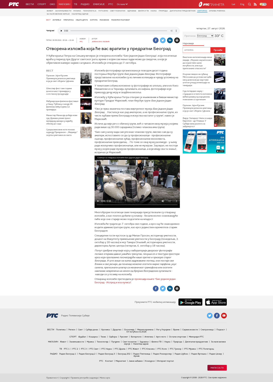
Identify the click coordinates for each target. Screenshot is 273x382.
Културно (202, 11)
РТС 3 (84, 349)
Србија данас (92, 329)
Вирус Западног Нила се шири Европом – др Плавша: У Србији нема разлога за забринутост (197, 122)
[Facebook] (156, 40)
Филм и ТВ (143, 11)
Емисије (99, 4)
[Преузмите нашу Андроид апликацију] (190, 302)
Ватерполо (136, 336)
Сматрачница (207, 329)
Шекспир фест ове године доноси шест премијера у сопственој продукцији (59, 91)
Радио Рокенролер (162, 354)
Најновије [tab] (188, 43)
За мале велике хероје (58, 14)
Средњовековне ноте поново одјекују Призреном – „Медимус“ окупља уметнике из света (61, 132)
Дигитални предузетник (183, 11)
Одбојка (113, 336)
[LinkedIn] (170, 40)
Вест (48, 20)
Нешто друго (82, 20)
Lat (233, 4)
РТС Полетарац (206, 349)
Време (176, 329)
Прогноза (190, 35)
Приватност (52, 377)
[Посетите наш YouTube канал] (224, 315)
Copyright (64, 377)
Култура (94, 20)
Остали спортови (177, 336)
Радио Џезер (215, 354)
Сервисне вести (190, 329)
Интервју (57, 20)
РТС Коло (162, 349)
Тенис (103, 336)
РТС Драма (120, 349)
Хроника (105, 329)
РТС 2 (75, 349)
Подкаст (220, 329)
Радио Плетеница (141, 354)
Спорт (42, 4)
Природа (163, 11)
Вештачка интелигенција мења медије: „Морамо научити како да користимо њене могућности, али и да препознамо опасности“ (197, 63)
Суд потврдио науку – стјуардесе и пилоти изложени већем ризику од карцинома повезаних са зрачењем (197, 95)
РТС (110, 4)
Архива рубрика (217, 11)
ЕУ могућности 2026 (136, 331)
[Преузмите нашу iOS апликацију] (216, 302)
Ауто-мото (161, 336)
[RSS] (255, 4)
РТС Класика (148, 349)
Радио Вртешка (198, 354)
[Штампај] (177, 40)
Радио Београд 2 (87, 354)
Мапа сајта (217, 367)
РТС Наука (106, 349)
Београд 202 (124, 354)
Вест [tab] (49, 70)
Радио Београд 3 (106, 354)
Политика (61, 329)
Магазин (64, 4)
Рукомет (124, 336)
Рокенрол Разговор (120, 20)
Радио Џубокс (181, 354)
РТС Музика (190, 349)
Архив (136, 356)
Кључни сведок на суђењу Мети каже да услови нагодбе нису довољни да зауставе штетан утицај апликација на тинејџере (197, 79)
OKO (52, 4)
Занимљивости (63, 11)
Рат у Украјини (163, 329)
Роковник (104, 20)
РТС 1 (67, 349)
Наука (154, 11)
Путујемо (103, 11)
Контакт (109, 361)
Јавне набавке (136, 361)
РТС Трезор (175, 349)
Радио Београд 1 (67, 354)
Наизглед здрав (80, 14)
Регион (71, 329)
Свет (80, 329)
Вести (30, 4)
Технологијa (89, 11)
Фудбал (82, 336)
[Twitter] (163, 40)
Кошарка (93, 336)
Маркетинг (121, 361)
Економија (129, 329)
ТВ (75, 4)
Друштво (117, 329)
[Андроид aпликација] (207, 141)
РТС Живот (133, 349)
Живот (50, 11)
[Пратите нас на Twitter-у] (210, 315)
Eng (242, 4)
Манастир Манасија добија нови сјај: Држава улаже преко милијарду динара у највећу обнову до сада (61, 119)
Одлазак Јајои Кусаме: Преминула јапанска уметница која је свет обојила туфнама (60, 78)
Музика (77, 11)
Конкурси (150, 361)
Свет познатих (117, 11)
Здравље (131, 11)
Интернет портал (165, 361)
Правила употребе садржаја (84, 377)
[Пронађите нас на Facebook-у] (217, 315)
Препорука (68, 20)
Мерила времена (145, 329)
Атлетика (148, 336)
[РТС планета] (211, 4)
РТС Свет (94, 349)
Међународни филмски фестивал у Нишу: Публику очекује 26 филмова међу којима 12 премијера (62, 105)
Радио (85, 4)
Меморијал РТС (196, 336)
